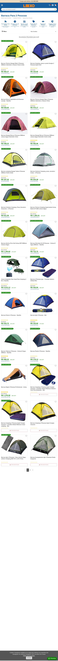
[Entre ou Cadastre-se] (52, 5)
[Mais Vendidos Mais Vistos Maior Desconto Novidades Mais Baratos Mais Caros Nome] (43, 31)
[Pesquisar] (55, 9)
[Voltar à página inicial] (29, 5)
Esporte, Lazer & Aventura (6, 18)
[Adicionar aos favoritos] (26, 42)
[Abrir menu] (2, 5)
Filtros (5, 31)
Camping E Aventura (17, 18)
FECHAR (29, 657)
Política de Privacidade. (29, 655)
